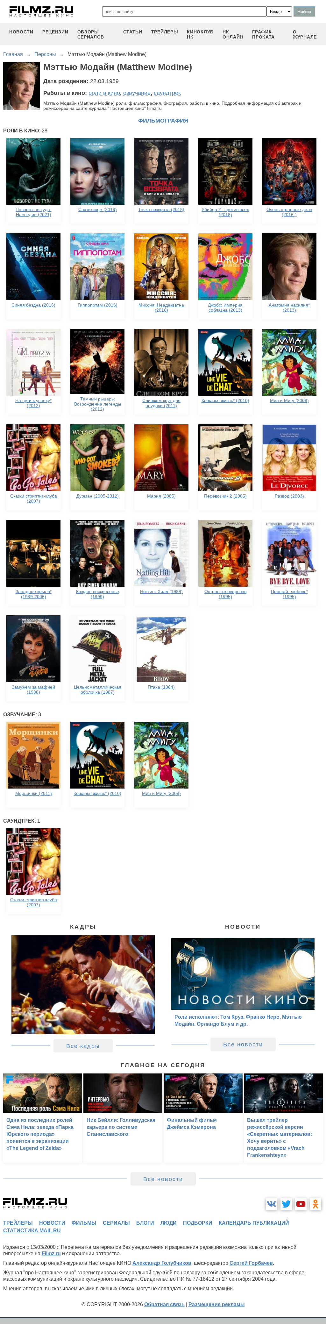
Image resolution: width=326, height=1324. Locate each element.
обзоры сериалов (90, 34)
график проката (263, 34)
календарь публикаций (254, 1223)
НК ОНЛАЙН (233, 34)
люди (168, 1223)
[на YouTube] (301, 1204)
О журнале (305, 34)
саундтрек (167, 93)
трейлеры (164, 31)
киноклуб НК (200, 34)
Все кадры (83, 1046)
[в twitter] (286, 1204)
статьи (132, 31)
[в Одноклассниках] (315, 1204)
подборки (197, 1223)
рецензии (55, 31)
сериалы (116, 1223)
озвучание (137, 93)
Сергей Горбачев (251, 1263)
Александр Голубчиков (161, 1263)
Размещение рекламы (216, 1304)
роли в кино (104, 93)
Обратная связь (164, 1304)
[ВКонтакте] (271, 1204)
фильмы (84, 1223)
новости (21, 31)
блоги (145, 1223)
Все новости (243, 1044)
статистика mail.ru (32, 1230)
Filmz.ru (51, 1253)
